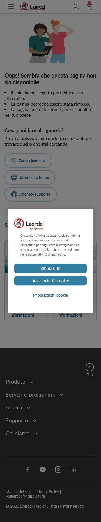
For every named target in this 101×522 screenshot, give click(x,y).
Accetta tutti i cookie (51, 281)
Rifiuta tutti (50, 268)
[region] (50, 261)
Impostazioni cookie (50, 295)
